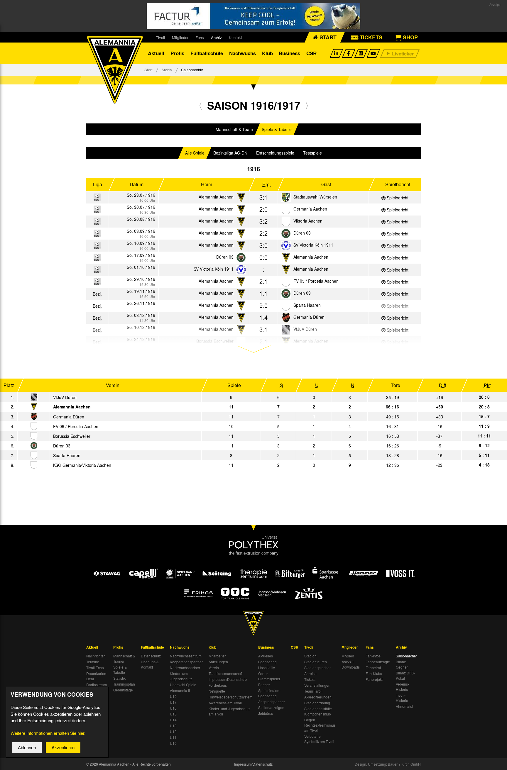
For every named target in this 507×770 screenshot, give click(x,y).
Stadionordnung (317, 702)
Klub (267, 53)
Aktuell (156, 53)
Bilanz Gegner (402, 664)
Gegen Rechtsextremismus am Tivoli (320, 725)
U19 (173, 696)
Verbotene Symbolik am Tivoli (319, 739)
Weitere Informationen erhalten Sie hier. (48, 733)
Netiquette (217, 691)
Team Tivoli (313, 691)
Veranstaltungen (317, 685)
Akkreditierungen (318, 697)
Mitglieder (180, 37)
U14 (173, 719)
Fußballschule (206, 53)
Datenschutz (151, 656)
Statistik (119, 678)
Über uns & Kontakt (150, 664)
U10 (173, 743)
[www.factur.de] (253, 16)
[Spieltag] (34, 397)
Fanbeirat (373, 667)
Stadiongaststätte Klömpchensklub (318, 711)
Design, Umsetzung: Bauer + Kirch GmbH (388, 764)
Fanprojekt (374, 679)
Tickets (309, 679)
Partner (264, 684)
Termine (92, 661)
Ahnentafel (404, 706)
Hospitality (266, 667)
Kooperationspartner (186, 661)
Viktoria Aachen (307, 221)
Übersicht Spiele (183, 684)
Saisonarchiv (406, 656)
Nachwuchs (242, 53)
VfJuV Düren (65, 397)
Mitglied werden (348, 658)
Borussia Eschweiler (71, 436)
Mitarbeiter (217, 656)
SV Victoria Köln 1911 (313, 245)
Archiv (216, 37)
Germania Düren (309, 317)
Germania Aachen (310, 209)
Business (289, 53)
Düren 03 (302, 233)
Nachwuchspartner (185, 667)
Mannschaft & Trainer (124, 658)
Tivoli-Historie (402, 698)
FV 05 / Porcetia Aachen (316, 281)
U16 (173, 708)
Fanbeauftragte (378, 661)
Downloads (351, 667)
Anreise (310, 673)
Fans (199, 37)
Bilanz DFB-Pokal (405, 675)
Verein (214, 667)
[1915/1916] (200, 105)
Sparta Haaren (307, 305)
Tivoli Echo (95, 667)
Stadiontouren (315, 661)
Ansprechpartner (271, 701)
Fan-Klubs (374, 673)
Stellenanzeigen (271, 707)
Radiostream (96, 684)
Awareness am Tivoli (225, 702)
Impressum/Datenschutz (228, 679)
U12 (173, 731)
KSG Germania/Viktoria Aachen (82, 465)
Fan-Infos (373, 656)
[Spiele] (286, 198)
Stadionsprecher (317, 667)
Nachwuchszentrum (186, 656)
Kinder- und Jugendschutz (181, 676)
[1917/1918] (306, 105)
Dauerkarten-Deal (96, 676)
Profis (177, 53)
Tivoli (160, 37)
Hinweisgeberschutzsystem (230, 697)
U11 (173, 737)
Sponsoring (267, 661)
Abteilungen (218, 661)
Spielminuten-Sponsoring (269, 693)
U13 (173, 725)
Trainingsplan (124, 684)
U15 (173, 714)
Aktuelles (265, 656)
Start (148, 69)
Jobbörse (265, 713)
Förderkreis (218, 685)
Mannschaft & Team (234, 129)
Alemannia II (180, 690)
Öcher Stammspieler (269, 676)
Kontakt (235, 37)
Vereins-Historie (402, 686)
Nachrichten (96, 656)
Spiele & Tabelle (277, 129)
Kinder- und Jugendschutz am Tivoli (229, 711)
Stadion (310, 656)
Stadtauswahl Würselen (315, 197)
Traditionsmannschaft (226, 673)
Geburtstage (123, 690)
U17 (173, 702)
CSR (311, 53)
